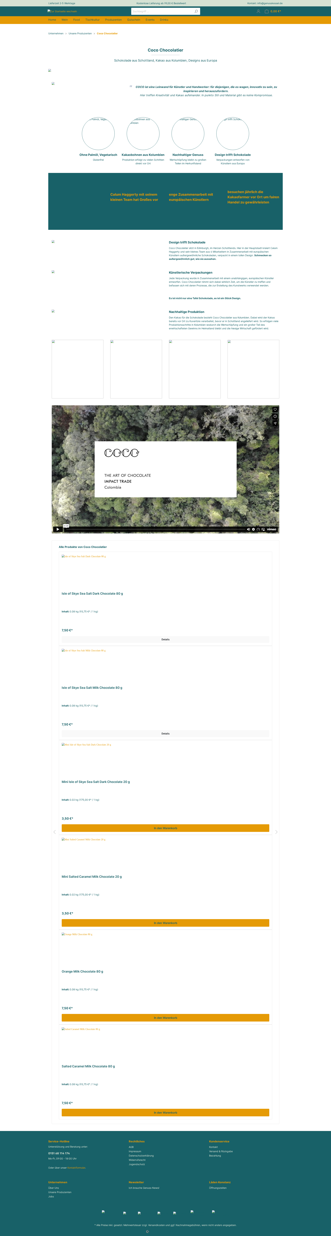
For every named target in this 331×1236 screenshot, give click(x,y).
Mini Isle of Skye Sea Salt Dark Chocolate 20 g (96, 782)
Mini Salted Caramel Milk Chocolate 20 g (92, 876)
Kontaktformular (76, 1167)
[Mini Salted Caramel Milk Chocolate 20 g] (165, 855)
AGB (131, 1146)
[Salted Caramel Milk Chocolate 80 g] (165, 1044)
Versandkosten (156, 1225)
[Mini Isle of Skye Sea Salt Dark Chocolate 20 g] (165, 760)
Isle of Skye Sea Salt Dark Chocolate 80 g (92, 593)
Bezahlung (215, 1155)
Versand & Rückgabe (221, 1151)
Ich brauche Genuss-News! (144, 1187)
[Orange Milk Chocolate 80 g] (165, 950)
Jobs (51, 1196)
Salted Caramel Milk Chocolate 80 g (88, 1066)
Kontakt (213, 1146)
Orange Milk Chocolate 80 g (82, 971)
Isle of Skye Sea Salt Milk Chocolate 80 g (92, 687)
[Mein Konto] (258, 11)
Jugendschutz (137, 1164)
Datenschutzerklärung (141, 1155)
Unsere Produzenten (59, 1192)
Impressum (135, 1151)
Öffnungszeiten (218, 1187)
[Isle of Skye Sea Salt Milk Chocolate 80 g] (165, 666)
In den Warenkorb (165, 828)
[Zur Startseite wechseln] (62, 10)
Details (166, 639)
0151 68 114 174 (59, 1153)
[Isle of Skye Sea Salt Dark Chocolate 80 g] (165, 572)
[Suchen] (196, 11)
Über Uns (53, 1187)
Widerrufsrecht (137, 1159)
